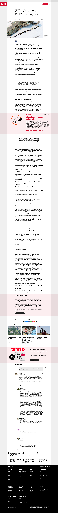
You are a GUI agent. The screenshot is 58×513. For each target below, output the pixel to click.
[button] (49, 4)
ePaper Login (21, 501)
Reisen (9, 498)
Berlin (9, 478)
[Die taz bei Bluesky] (47, 466)
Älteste (42, 364)
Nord (9, 479)
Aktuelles (31, 471)
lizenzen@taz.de (14, 507)
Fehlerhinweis (26, 319)
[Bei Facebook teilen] (29, 321)
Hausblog (31, 472)
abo (41, 471)
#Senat (25, 317)
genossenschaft (43, 472)
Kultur (9, 475)
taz (10, 466)
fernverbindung (10, 487)
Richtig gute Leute (22, 476)
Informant (31, 507)
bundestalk (10, 486)
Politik (9, 471)
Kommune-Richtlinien (42, 506)
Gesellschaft (10, 474)
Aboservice (20, 499)
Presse (31, 476)
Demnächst (31, 486)
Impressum (39, 507)
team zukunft (21, 486)
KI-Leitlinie (48, 506)
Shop (9, 501)
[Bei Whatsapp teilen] (31, 321)
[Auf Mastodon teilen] (25, 321)
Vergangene (32, 490)
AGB (42, 507)
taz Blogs (41, 486)
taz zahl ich (42, 474)
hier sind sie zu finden (25, 369)
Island (20, 475)
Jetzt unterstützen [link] (20, 313)
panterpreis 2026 (43, 478)
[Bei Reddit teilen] (35, 321)
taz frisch (20, 487)
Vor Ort (31, 487)
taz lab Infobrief (21, 490)
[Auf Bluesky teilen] (27, 321)
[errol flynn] (16, 374)
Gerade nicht (46, 114)
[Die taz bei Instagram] (49, 466)
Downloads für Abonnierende (23, 502)
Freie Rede (9, 491)
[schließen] (49, 114)
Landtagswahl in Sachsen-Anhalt (23, 472)
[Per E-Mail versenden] (23, 321)
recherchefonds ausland (44, 475)
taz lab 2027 (31, 491)
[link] (13, 4)
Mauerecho (10, 490)
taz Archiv (42, 490)
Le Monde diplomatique (44, 489)
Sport (9, 476)
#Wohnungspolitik (21, 317)
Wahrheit (9, 480)
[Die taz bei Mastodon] (45, 466)
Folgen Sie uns (42, 466)
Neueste (39, 364)
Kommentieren (21, 319)
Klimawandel (21, 478)
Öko (8, 472)
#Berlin (28, 317)
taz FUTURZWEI (42, 487)
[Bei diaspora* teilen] (33, 321)
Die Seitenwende (32, 474)
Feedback (20, 498)
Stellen (31, 475)
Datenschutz (35, 507)
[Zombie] (18, 389)
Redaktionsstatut (36, 506)
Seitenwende (45, 507)
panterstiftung (42, 476)
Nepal (20, 474)
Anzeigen (9, 502)
